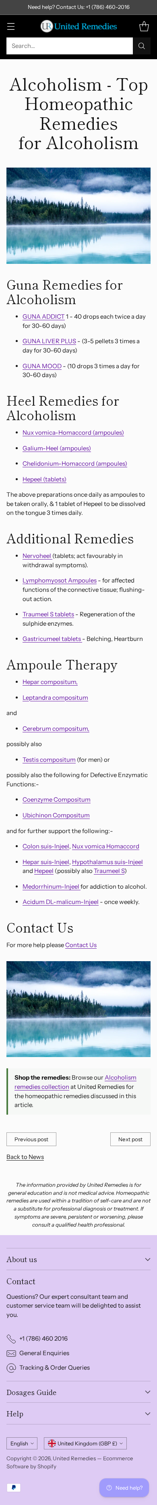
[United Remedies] (78, 26)
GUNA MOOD (42, 366)
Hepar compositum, (50, 682)
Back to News (25, 1157)
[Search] (142, 45)
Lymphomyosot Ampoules (60, 580)
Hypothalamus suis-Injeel (107, 862)
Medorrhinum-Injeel (52, 886)
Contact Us (81, 945)
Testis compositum (49, 759)
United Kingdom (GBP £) (87, 1443)
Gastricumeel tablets (52, 639)
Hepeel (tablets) (44, 479)
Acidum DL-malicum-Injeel (61, 902)
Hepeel (44, 871)
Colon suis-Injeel (46, 846)
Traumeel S (109, 871)
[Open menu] (10, 26)
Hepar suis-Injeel (46, 862)
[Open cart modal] (144, 26)
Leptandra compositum (55, 697)
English (19, 1443)
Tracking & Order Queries (54, 1367)
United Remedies (74, 1458)
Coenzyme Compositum (57, 799)
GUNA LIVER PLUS (49, 341)
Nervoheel (37, 556)
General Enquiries (44, 1353)
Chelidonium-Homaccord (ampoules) (75, 463)
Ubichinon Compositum (56, 815)
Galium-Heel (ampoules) (57, 448)
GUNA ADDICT (44, 316)
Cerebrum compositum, (56, 728)
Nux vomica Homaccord (105, 846)
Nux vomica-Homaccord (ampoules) (73, 432)
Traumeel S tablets (48, 614)
